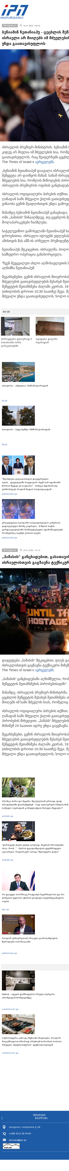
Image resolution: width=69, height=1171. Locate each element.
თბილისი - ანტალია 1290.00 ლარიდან (25, 385)
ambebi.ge (7, 816)
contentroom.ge (10, 1009)
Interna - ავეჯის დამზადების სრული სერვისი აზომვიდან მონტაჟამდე (28, 996)
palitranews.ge (9, 953)
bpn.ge (5, 909)
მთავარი (39, 1115)
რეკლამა (41, 1118)
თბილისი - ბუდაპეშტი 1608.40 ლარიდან (26, 429)
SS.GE (6, 311)
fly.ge (4, 400)
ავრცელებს (44, 162)
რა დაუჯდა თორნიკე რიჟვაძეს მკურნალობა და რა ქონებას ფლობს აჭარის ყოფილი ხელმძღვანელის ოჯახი (33, 898)
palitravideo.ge (9, 494)
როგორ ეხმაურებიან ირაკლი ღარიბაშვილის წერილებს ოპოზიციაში (30, 940)
